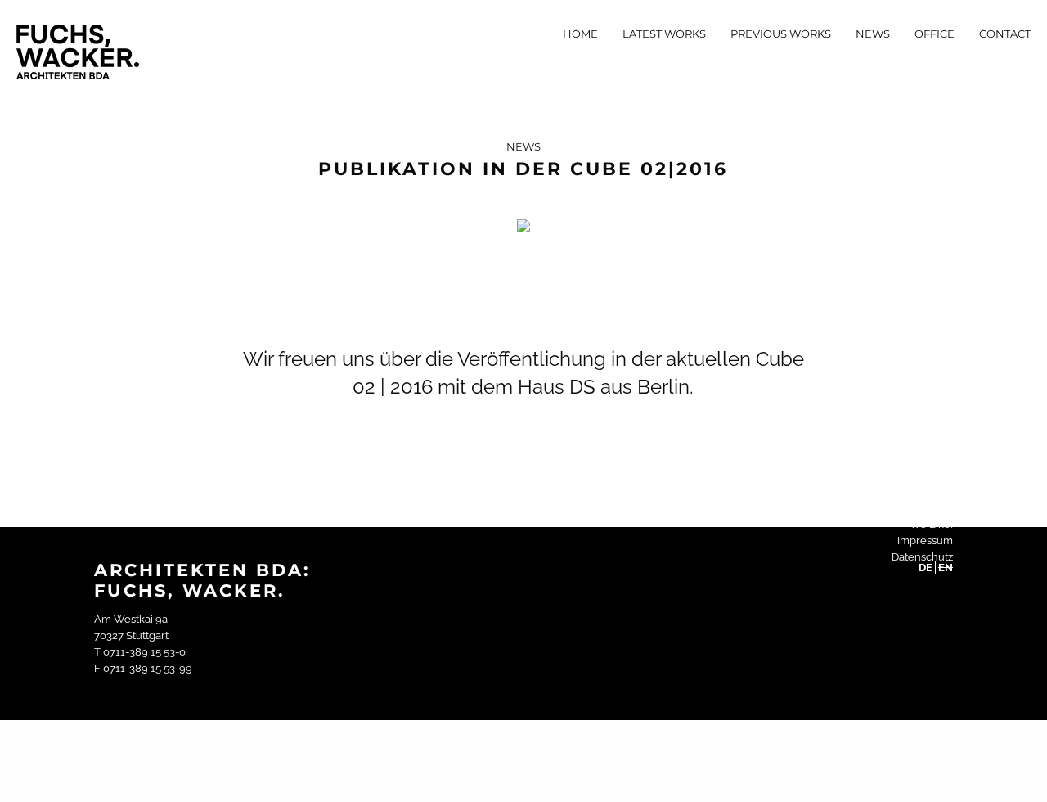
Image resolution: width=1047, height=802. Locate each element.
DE (925, 567)
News (873, 33)
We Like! (931, 524)
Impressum (925, 540)
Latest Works (664, 33)
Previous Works (780, 33)
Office (934, 33)
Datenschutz (922, 557)
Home (580, 33)
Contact (1005, 33)
